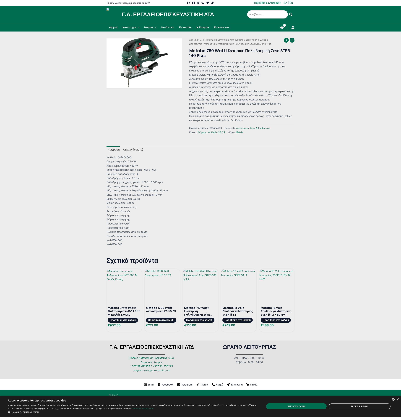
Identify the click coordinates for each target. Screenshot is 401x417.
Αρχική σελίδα (196, 39)
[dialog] (200, 406)
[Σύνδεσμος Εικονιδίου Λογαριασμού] (292, 27)
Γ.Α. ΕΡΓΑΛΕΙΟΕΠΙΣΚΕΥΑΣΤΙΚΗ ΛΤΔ (168, 14)
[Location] (207, 3)
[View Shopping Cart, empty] (282, 28)
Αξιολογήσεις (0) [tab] (133, 149)
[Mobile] (202, 3)
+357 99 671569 (140, 366)
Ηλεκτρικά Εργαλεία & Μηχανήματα (225, 39)
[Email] (188, 3)
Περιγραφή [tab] (113, 149)
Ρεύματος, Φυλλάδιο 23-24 (211, 132)
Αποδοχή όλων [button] (296, 406)
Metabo (240, 132)
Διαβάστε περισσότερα (143, 408)
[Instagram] (198, 3)
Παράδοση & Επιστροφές (267, 2)
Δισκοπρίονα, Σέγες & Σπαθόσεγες (253, 128)
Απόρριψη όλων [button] (359, 406)
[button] (137, 27)
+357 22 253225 (163, 366)
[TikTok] (212, 3)
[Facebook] (193, 3)
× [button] (397, 399)
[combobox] (393, 399)
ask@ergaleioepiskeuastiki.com (151, 370)
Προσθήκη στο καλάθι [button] (123, 320)
